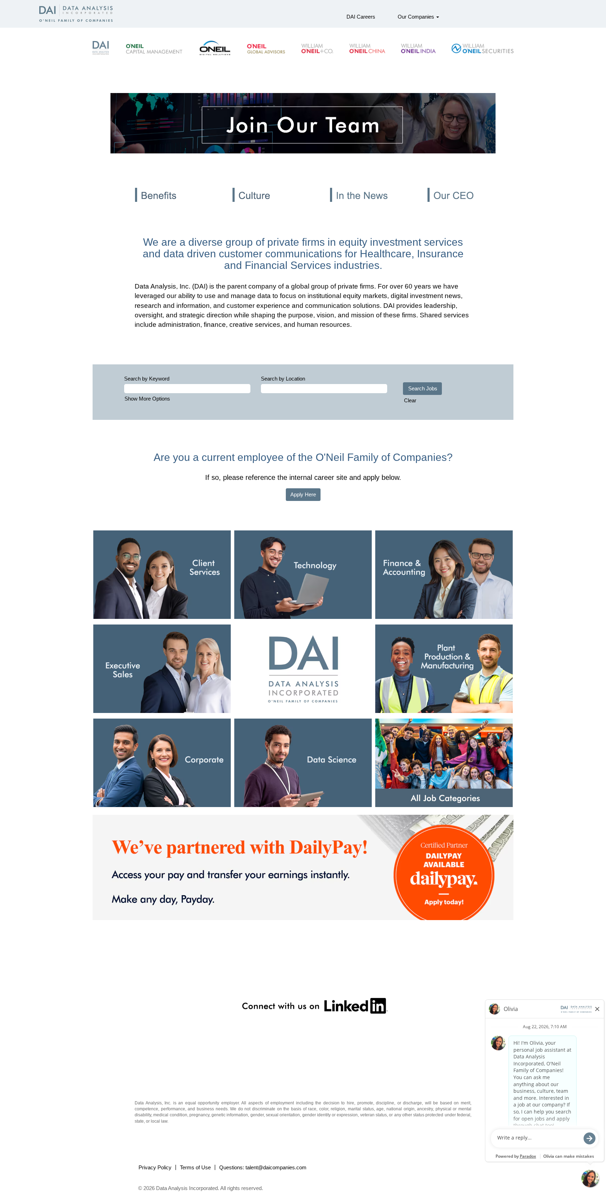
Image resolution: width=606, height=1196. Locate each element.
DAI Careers (360, 17)
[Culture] (255, 204)
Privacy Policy (155, 1167)
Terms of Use (195, 1167)
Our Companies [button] (417, 17)
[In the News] (352, 204)
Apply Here (303, 494)
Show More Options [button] (147, 399)
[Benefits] (157, 204)
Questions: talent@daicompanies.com (263, 1167)
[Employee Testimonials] (450, 204)
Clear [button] (410, 400)
